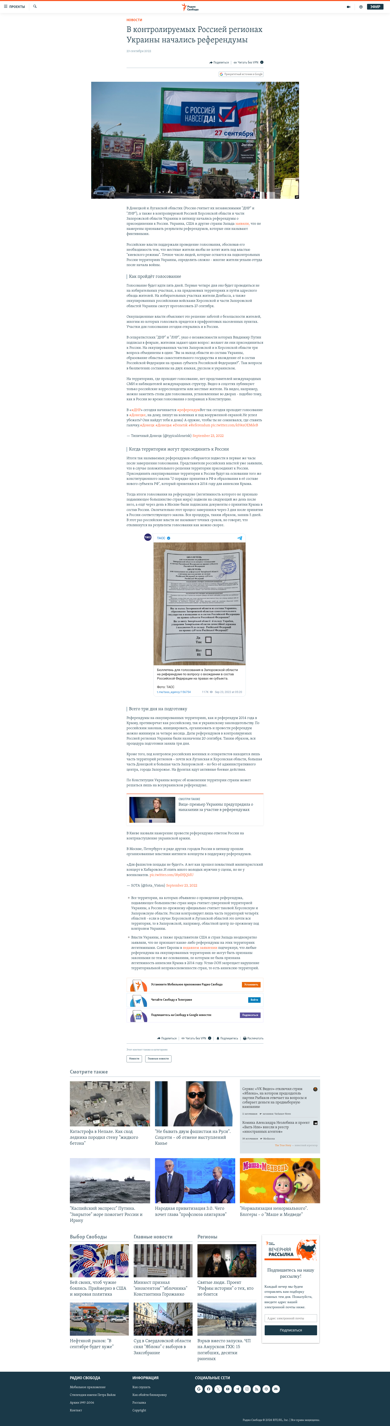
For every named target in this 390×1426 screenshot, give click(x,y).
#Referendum (199, 425)
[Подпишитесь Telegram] (237, 1389)
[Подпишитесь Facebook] (208, 1389)
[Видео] (348, 7)
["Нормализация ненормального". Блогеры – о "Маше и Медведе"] (280, 1180)
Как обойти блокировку (149, 1395)
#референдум (188, 410)
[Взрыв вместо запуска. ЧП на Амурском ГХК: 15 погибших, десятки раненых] (226, 1319)
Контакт (76, 1410)
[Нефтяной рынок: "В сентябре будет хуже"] (99, 1319)
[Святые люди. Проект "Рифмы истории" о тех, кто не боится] (226, 1260)
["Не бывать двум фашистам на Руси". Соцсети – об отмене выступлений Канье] (195, 1103)
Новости (134, 20)
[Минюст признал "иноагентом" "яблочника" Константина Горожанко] (163, 1260)
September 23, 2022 (208, 436)
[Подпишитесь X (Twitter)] (218, 1389)
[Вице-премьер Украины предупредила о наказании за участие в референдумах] (152, 810)
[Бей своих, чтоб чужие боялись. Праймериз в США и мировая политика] (99, 1260)
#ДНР (136, 410)
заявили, (242, 224)
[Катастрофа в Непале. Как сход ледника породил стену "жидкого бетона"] (110, 1103)
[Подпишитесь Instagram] (247, 1389)
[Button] (219, 62)
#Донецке (137, 415)
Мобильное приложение (88, 1387)
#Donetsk (180, 425)
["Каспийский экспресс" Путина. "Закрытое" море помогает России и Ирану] (110, 1180)
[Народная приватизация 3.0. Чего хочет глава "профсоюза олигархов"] (195, 1180)
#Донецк (147, 425)
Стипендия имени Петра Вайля (93, 1395)
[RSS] (256, 1389)
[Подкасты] (266, 1389)
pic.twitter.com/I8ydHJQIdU (171, 875)
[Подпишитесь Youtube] (228, 1389)
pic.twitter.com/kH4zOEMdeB (234, 425)
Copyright (139, 1410)
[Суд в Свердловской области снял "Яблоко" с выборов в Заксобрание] (163, 1319)
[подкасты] (361, 7)
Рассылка (139, 1402)
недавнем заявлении (200, 948)
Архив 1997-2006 (82, 1402)
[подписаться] (276, 1389)
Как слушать (141, 1387)
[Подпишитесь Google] (199, 1389)
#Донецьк (163, 425)
